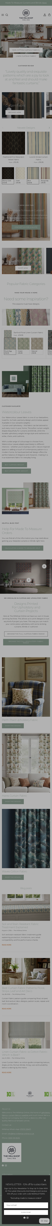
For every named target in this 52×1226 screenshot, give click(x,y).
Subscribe (26, 1212)
